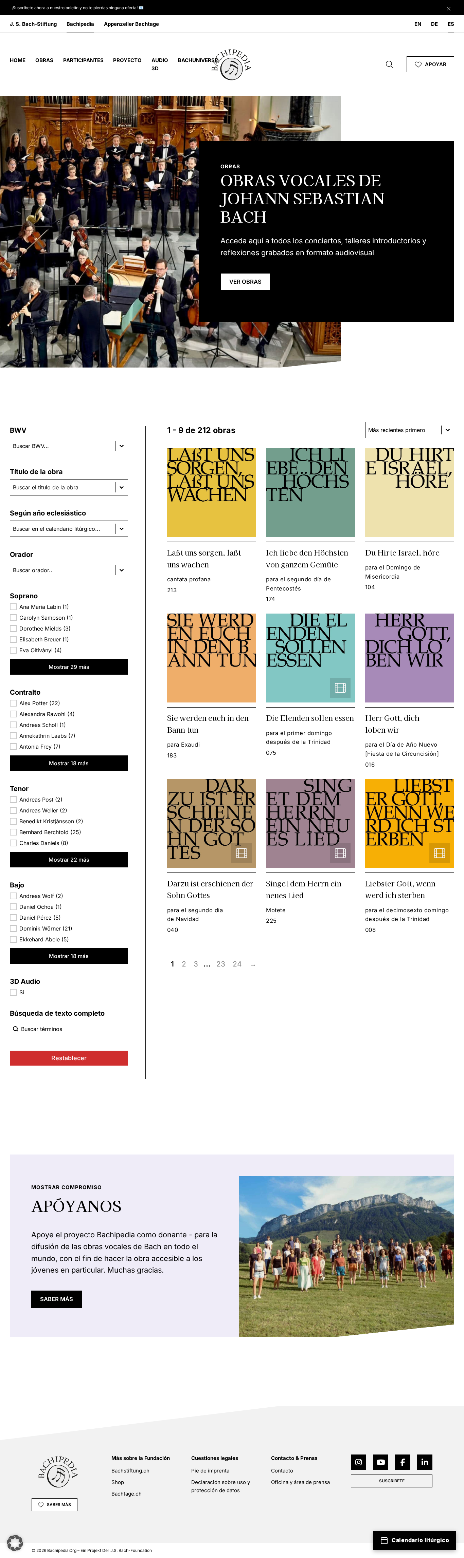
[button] (69, 606)
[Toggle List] (121, 446)
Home (17, 60)
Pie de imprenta (210, 1470)
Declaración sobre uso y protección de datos (220, 1486)
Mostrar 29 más (69, 666)
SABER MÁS (56, 1299)
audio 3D (159, 64)
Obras (44, 60)
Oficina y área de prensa (300, 1482)
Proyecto (127, 60)
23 (220, 964)
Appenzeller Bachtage (131, 24)
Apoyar (435, 64)
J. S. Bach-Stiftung (33, 24)
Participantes (83, 60)
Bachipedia (80, 24)
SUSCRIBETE (392, 1480)
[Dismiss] (448, 7)
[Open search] (389, 64)
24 (237, 964)
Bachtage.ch (126, 1493)
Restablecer (69, 1058)
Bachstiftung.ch (130, 1470)
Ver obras (245, 281)
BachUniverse (198, 60)
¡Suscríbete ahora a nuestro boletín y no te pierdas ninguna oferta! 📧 (78, 7)
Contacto (282, 1470)
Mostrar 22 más (69, 859)
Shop (117, 1482)
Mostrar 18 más (69, 763)
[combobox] (62, 446)
